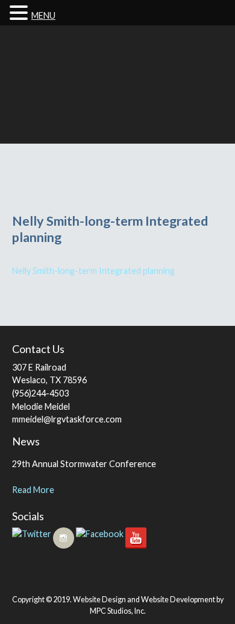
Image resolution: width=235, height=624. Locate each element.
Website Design (99, 599)
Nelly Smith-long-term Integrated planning (93, 271)
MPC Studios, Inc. (118, 611)
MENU (43, 15)
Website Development (178, 599)
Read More (33, 490)
